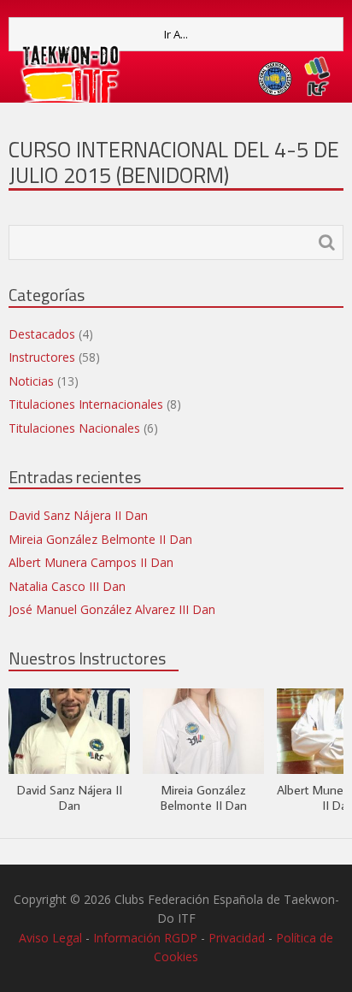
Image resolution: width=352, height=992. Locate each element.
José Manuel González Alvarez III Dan (112, 609)
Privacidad (236, 938)
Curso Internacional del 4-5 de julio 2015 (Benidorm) (174, 162)
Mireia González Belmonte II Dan (100, 539)
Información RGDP (145, 938)
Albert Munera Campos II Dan (91, 562)
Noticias (31, 381)
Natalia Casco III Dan (67, 586)
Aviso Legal (50, 938)
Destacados (42, 334)
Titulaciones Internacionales (86, 404)
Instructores (42, 357)
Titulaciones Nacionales (74, 428)
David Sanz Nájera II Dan (78, 515)
